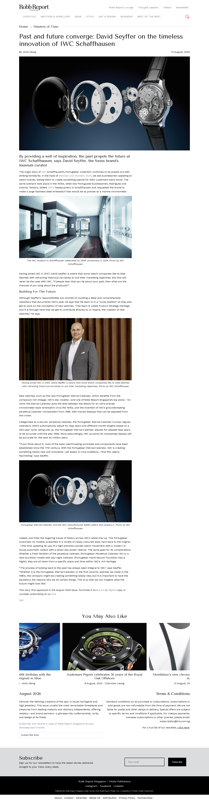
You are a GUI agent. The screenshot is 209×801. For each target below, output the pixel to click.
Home (23, 26)
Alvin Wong (29, 52)
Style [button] (90, 16)
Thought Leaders (148, 7)
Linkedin (119, 786)
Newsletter (182, 7)
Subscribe (177, 762)
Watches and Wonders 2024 (75, 175)
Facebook (105, 786)
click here (183, 727)
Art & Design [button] (107, 16)
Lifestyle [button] (29, 16)
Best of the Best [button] (149, 16)
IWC (43, 171)
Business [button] (127, 16)
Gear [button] (78, 16)
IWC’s (51, 187)
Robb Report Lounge (121, 7)
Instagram (91, 786)
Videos (167, 7)
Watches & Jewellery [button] (55, 16)
